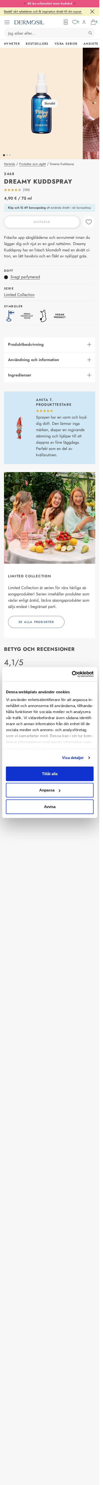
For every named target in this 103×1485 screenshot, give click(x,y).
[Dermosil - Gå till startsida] (29, 22)
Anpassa (46, 790)
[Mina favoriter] (74, 22)
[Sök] (90, 32)
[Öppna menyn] (7, 22)
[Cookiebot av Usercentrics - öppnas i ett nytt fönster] (72, 674)
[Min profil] (84, 22)
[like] (89, 222)
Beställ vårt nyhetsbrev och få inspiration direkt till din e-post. (43, 11)
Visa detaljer (73, 758)
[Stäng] (92, 12)
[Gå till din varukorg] (93, 22)
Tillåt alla (50, 773)
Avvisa (50, 806)
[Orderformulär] (65, 22)
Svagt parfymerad (25, 277)
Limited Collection (19, 295)
